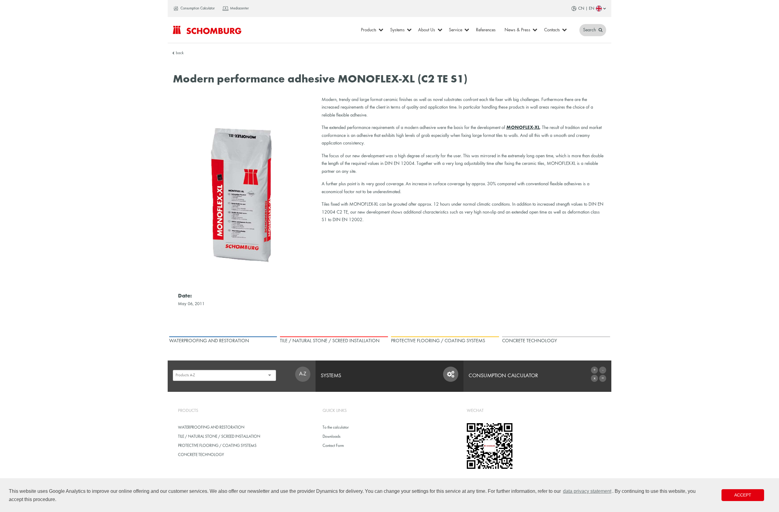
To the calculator (336, 428)
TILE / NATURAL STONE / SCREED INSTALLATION (219, 437)
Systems (397, 30)
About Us (426, 30)
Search (590, 30)
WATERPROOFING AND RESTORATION (211, 428)
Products (368, 30)
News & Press (517, 30)
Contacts (552, 30)
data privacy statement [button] (587, 491)
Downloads (332, 437)
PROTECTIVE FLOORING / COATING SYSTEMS (217, 446)
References (486, 30)
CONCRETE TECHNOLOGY (201, 455)
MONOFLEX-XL (523, 127)
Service (455, 30)
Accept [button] (742, 495)
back (179, 53)
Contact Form (333, 446)
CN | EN (586, 8)
